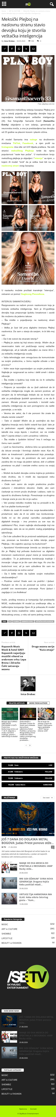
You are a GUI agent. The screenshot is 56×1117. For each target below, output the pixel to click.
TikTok (16, 143)
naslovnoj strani (10, 165)
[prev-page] (26, 745)
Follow (48, 771)
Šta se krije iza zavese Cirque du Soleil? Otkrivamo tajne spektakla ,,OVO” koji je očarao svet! (45, 726)
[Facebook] (12, 49)
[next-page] (29, 745)
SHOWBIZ (6, 934)
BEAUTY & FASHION (11, 943)
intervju (39, 158)
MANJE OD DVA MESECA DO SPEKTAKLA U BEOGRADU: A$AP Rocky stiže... (36, 866)
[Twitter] (26, 49)
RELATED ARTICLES (17, 703)
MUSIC (5, 924)
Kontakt (33, 1109)
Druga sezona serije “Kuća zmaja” (43, 648)
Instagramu (8, 147)
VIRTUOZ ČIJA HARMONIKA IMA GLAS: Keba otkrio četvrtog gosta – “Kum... (35, 897)
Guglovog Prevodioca (32, 294)
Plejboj (16, 621)
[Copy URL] (5, 49)
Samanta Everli (27, 621)
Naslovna (23, 1109)
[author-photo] (28, 683)
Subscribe (47, 784)
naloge (33, 139)
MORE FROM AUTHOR (38, 703)
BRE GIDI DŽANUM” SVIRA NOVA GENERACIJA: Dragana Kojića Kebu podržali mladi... (36, 881)
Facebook (28, 143)
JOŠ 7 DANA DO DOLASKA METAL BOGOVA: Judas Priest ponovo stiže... (28, 841)
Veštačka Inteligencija (44, 621)
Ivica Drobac (9, 41)
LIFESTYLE (7, 938)
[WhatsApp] (19, 49)
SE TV (4, 847)
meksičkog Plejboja (22, 150)
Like (50, 765)
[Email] (33, 49)
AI (10, 621)
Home (4, 11)
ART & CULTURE (14, 11)
